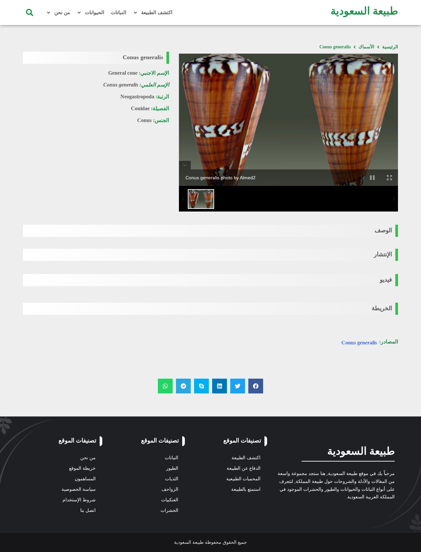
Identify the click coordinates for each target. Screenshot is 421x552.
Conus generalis (359, 342)
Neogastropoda (137, 96)
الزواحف (169, 489)
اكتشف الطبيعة (156, 12)
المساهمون (85, 478)
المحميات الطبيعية (243, 478)
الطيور (172, 468)
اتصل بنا (88, 510)
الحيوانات (94, 12)
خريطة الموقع (82, 468)
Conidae (140, 108)
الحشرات (169, 510)
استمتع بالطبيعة (245, 489)
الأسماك (366, 46)
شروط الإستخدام (79, 499)
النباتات (118, 12)
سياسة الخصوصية (79, 489)
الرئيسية (390, 46)
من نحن (62, 12)
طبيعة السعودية (364, 11)
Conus (144, 120)
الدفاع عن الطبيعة (243, 468)
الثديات (171, 478)
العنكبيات (169, 499)
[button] (29, 12)
